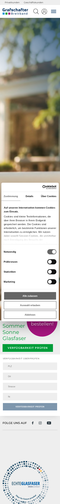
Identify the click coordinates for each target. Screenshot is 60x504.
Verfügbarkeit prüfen (28, 347)
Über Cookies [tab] (48, 196)
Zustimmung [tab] (11, 196)
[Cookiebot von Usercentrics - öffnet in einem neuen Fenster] (42, 187)
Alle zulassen (30, 295)
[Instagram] (40, 422)
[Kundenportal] (44, 12)
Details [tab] (29, 196)
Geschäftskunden (33, 2)
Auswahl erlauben (30, 305)
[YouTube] (49, 422)
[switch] (51, 261)
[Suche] (36, 12)
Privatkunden (12, 2)
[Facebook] (33, 422)
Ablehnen (30, 314)
